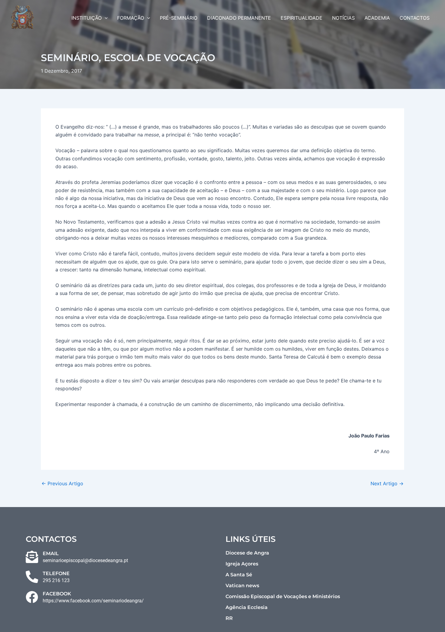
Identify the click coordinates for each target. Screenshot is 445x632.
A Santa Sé (239, 575)
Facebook (57, 594)
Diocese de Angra (247, 553)
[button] (105, 18)
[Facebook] (32, 597)
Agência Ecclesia (247, 607)
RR (229, 618)
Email (51, 553)
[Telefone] (32, 577)
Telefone (56, 573)
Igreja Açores (242, 564)
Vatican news (242, 585)
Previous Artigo (62, 483)
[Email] (32, 557)
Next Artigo (387, 483)
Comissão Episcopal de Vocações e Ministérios (283, 596)
